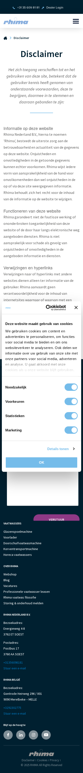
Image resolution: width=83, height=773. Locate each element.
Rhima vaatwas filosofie (19, 597)
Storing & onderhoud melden (23, 603)
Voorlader (10, 537)
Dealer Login (54, 7)
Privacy (54, 760)
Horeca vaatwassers (17, 555)
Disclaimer (28, 760)
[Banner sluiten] (76, 307)
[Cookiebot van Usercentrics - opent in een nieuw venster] (48, 308)
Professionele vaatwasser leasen (26, 592)
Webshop (10, 574)
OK (41, 462)
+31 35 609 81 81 (28, 7)
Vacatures (10, 586)
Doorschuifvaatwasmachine (22, 543)
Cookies (42, 760)
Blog (6, 580)
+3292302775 (12, 708)
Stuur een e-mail (14, 668)
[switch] (71, 401)
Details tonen (58, 449)
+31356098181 (13, 662)
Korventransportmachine (20, 549)
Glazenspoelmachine (17, 531)
